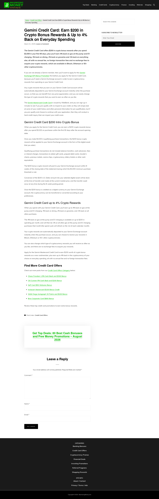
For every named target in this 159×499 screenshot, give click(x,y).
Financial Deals (79, 459)
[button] (154, 4)
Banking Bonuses (79, 446)
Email (26, 415)
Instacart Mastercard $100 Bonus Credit (44, 290)
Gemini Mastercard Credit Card (40, 103)
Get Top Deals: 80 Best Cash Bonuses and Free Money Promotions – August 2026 (57, 336)
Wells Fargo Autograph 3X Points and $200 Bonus (47, 294)
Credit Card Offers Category (59, 270)
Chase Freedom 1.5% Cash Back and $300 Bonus (47, 276)
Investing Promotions (79, 464)
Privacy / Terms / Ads (79, 485)
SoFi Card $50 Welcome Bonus (40, 285)
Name (27, 404)
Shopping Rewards (79, 472)
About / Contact (79, 481)
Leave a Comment (42, 44)
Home (27, 20)
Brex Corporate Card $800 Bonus (41, 298)
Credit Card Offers (36, 20)
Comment (28, 375)
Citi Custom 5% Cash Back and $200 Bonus (45, 281)
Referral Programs (79, 468)
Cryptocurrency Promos (79, 455)
